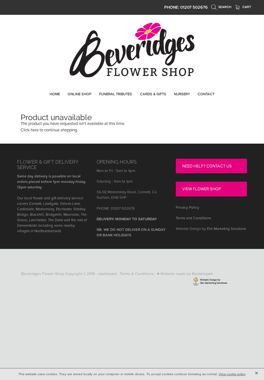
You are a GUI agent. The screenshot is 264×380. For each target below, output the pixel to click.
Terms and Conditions (193, 218)
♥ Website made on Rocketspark (185, 273)
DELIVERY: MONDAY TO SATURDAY (127, 219)
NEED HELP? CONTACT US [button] (207, 166)
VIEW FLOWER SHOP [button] (201, 189)
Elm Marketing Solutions (226, 228)
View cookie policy (232, 374)
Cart (246, 7)
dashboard (107, 273)
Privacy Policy (187, 207)
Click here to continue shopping (49, 130)
